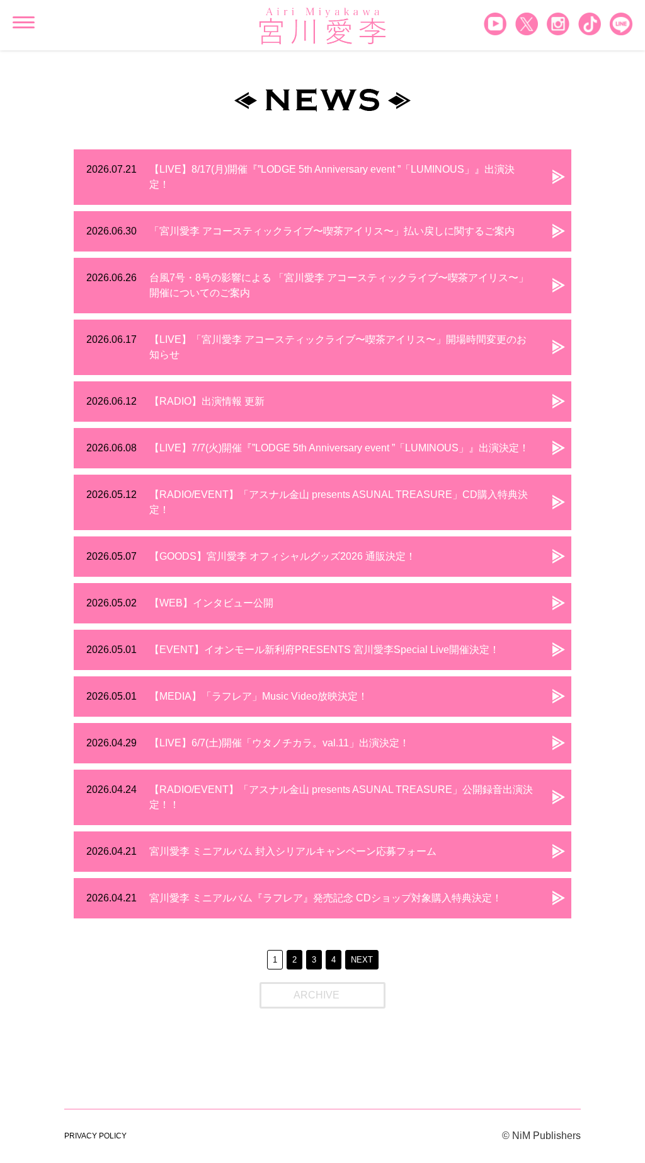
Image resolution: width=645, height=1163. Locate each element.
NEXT (362, 959)
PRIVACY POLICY (95, 1135)
